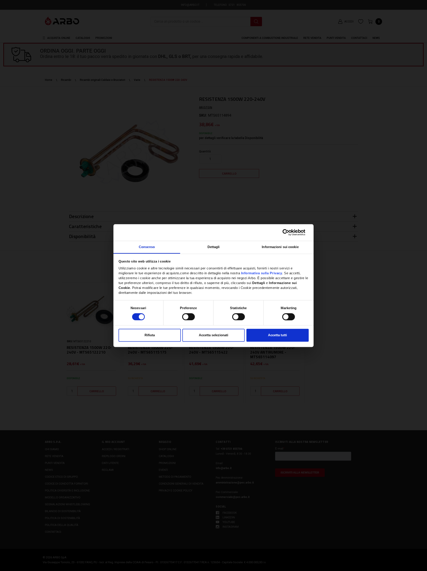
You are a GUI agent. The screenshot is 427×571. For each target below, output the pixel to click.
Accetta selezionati (213, 335)
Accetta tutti (277, 335)
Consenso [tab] (147, 247)
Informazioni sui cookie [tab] (280, 247)
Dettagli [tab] (213, 247)
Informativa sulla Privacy (261, 273)
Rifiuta (150, 335)
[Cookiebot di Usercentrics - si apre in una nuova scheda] (289, 232)
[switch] (188, 316)
